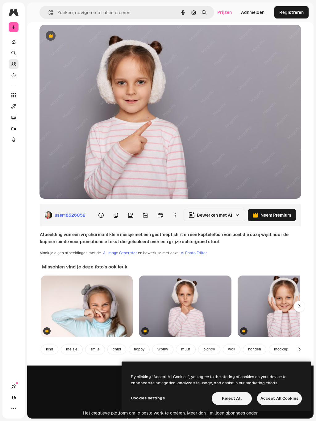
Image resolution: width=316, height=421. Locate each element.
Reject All (232, 398)
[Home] (14, 42)
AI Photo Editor (194, 253)
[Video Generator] (14, 128)
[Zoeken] (14, 53)
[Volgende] (299, 306)
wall (231, 349)
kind (49, 349)
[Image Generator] (14, 117)
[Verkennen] (14, 75)
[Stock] (14, 64)
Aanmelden (252, 12)
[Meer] (14, 409)
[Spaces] (14, 106)
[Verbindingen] (14, 386)
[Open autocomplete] (48, 12)
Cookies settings (148, 398)
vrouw (162, 349)
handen (254, 349)
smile (95, 349)
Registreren (291, 12)
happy (139, 349)
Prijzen (224, 12)
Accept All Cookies (279, 398)
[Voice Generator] (14, 140)
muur (185, 349)
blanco (209, 349)
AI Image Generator (120, 253)
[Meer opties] (175, 215)
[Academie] (14, 398)
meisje (71, 349)
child (117, 349)
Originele (80, 36)
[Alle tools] (14, 95)
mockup (281, 349)
